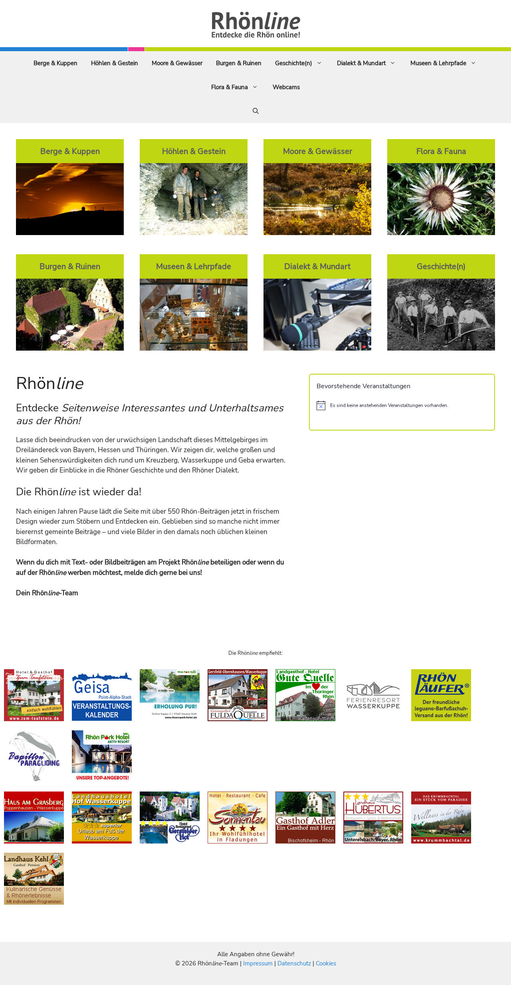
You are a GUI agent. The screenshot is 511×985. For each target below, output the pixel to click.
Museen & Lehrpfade (438, 63)
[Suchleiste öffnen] (256, 111)
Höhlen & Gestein (114, 63)
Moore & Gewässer (177, 63)
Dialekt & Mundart (361, 63)
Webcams (286, 87)
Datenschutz (294, 963)
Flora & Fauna (229, 87)
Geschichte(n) (293, 63)
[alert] (402, 405)
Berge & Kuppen (55, 63)
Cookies (326, 963)
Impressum (258, 963)
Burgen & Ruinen (238, 63)
